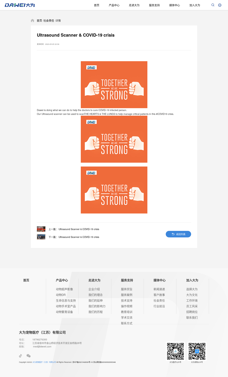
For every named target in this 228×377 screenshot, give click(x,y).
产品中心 (114, 5)
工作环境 (192, 300)
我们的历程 (95, 312)
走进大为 (134, 5)
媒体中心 (174, 5)
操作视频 (126, 306)
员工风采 (192, 306)
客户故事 (159, 295)
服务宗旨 (126, 289)
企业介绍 (94, 289)
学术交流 (126, 317)
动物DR (61, 295)
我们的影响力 (96, 306)
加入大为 (194, 5)
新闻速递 (159, 289)
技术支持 (126, 300)
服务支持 (154, 5)
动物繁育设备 (64, 312)
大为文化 (192, 295)
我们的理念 (95, 295)
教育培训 (126, 312)
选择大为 (192, 289)
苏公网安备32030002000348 (104, 362)
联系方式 (126, 323)
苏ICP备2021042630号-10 (82, 362)
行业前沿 (159, 306)
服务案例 (126, 295)
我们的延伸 (95, 300)
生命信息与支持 (66, 300)
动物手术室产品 (66, 306)
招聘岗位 (192, 312)
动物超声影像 (64, 289)
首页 (96, 5)
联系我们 (192, 317)
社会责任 (159, 300)
